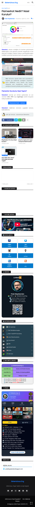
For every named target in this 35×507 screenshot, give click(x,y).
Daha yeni (5, 184)
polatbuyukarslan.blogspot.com (13, 469)
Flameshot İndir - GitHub (17, 103)
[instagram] (15, 490)
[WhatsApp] (20, 120)
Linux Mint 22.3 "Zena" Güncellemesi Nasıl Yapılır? (8, 159)
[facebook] (8, 490)
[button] (2, 2)
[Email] (23, 120)
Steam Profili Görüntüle (17, 452)
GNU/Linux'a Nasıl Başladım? (13, 499)
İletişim (17, 501)
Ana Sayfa (4, 8)
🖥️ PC (10, 422)
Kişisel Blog (13, 396)
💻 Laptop (25, 422)
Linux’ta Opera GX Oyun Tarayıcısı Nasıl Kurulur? (25, 140)
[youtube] (19, 490)
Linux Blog (12, 398)
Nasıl (8, 8)
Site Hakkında (26, 499)
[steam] (26, 490)
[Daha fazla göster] (27, 120)
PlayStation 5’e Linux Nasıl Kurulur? (9, 140)
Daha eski (29, 184)
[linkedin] (23, 490)
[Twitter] (16, 120)
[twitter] (11, 490)
